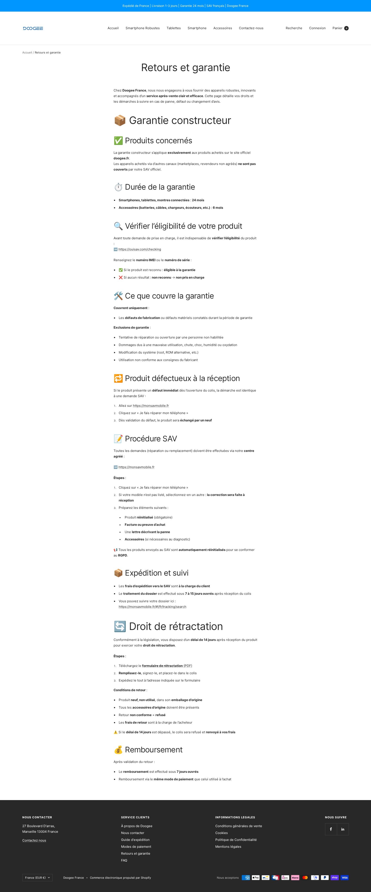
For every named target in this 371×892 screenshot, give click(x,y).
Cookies (221, 833)
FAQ (124, 860)
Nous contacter (132, 833)
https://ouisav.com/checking (140, 249)
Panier (340, 28)
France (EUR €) (35, 877)
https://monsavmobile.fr (151, 406)
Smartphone (197, 28)
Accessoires (222, 28)
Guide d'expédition (135, 840)
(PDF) (167, 666)
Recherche (294, 28)
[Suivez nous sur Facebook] (331, 829)
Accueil (113, 28)
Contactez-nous (251, 28)
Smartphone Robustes (143, 28)
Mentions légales (228, 847)
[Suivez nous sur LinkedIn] (343, 829)
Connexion (317, 28)
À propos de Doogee (136, 826)
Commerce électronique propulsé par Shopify (120, 877)
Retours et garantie (135, 853)
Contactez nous (34, 840)
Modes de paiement (136, 847)
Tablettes (174, 28)
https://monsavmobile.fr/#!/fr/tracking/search (152, 607)
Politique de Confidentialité (236, 840)
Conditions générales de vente (238, 826)
